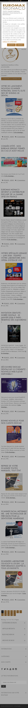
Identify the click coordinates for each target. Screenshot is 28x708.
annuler (20, 45)
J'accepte (11, 45)
